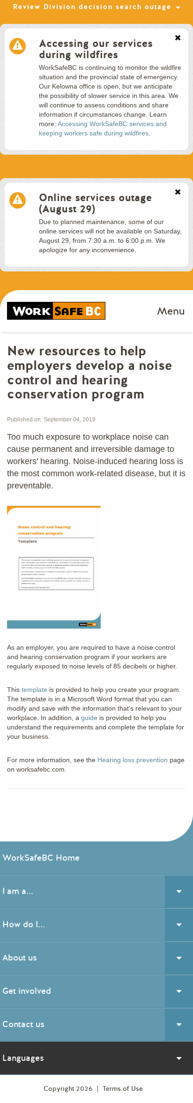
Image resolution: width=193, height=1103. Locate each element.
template (34, 689)
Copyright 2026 (69, 1088)
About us (19, 957)
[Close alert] (178, 38)
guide (89, 717)
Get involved (26, 991)
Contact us (23, 1024)
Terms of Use (123, 1088)
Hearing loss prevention (132, 760)
